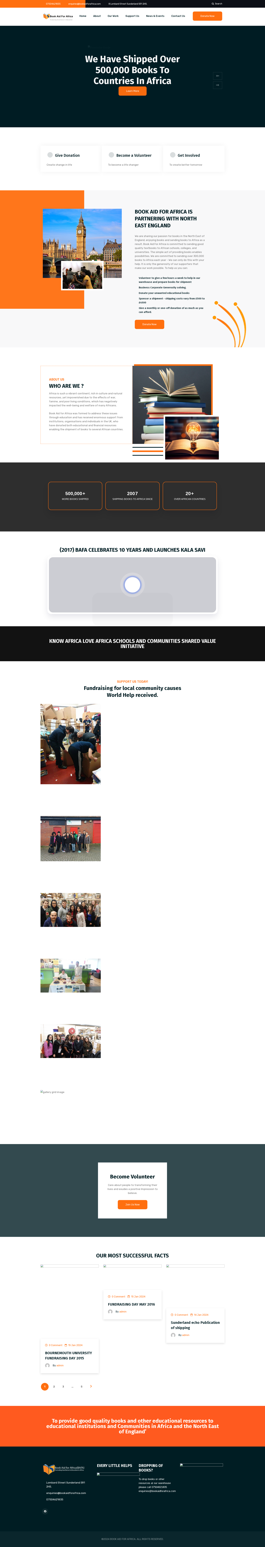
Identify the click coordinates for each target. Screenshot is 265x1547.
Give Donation (67, 155)
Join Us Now (132, 1204)
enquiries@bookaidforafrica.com (84, 4)
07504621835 (53, 4)
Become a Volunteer (134, 155)
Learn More (132, 58)
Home (82, 16)
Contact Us (178, 16)
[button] (217, 76)
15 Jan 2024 (75, 1345)
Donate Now (207, 16)
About (97, 16)
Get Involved (189, 155)
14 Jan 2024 (200, 1314)
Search (218, 3)
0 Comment (55, 1345)
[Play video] (132, 585)
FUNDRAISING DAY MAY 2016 (131, 1304)
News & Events (155, 16)
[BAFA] (58, 16)
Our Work (113, 16)
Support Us (132, 16)
